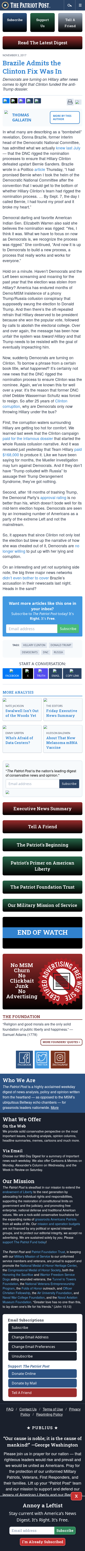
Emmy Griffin (14, 733)
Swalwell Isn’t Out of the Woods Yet (22, 713)
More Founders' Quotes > (61, 1042)
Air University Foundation (54, 1293)
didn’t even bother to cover (26, 577)
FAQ (9, 1409)
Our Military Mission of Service (42, 905)
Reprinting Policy (49, 1414)
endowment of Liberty (17, 1192)
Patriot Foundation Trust (48, 1252)
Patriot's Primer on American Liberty (42, 866)
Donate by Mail (24, 1383)
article (39, 169)
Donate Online (24, 1373)
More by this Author (62, 117)
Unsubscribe (22, 1356)
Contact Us (28, 1409)
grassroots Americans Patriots (55, 1219)
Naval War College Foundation (24, 1297)
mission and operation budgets (58, 1224)
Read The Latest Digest (42, 42)
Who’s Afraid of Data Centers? (19, 740)
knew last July (68, 147)
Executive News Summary (43, 808)
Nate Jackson (14, 706)
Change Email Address (30, 1337)
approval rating (53, 497)
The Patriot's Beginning (42, 845)
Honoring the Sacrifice (18, 1274)
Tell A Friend (42, 826)
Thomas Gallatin (21, 117)
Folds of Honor (32, 1288)
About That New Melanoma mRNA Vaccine (62, 743)
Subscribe (14, 20)
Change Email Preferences (33, 1346)
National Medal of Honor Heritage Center (48, 1265)
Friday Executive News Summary (61, 713)
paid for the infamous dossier (28, 438)
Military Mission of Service (32, 1256)
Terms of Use (53, 1409)
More (55, 1107)
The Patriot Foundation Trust (42, 887)
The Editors (54, 706)
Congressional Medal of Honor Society (34, 1270)
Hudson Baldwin (58, 733)
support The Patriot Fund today (24, 1242)
